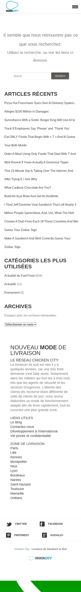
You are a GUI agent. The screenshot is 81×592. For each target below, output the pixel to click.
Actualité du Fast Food (19, 275)
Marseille (17, 493)
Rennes (16, 457)
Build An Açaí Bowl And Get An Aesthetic (31, 196)
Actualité (10, 284)
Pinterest (21, 535)
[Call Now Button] (40, 586)
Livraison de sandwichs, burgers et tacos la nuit (16, 6)
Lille (13, 453)
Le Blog (16, 422)
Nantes (15, 480)
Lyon (14, 471)
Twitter (21, 523)
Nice (13, 466)
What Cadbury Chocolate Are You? (27, 187)
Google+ (56, 535)
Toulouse (17, 489)
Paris (14, 448)
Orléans (16, 498)
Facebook (55, 523)
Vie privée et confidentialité (30, 436)
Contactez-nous (22, 427)
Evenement (12, 292)
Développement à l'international (34, 431)
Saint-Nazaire (20, 484)
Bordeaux (17, 475)
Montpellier (18, 462)
